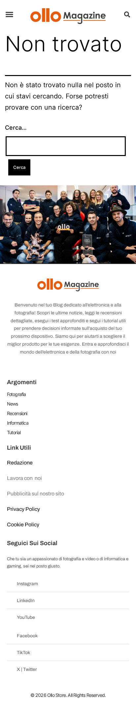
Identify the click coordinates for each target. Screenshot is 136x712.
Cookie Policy (23, 524)
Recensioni (17, 413)
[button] (9, 14)
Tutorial (14, 432)
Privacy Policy (23, 509)
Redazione (20, 462)
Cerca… (16, 127)
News (12, 404)
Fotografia (16, 394)
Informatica (17, 423)
